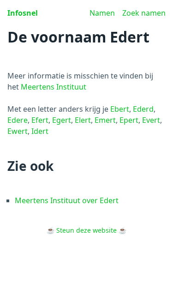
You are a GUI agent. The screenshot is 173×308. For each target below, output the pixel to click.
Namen (102, 13)
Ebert (119, 109)
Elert (83, 120)
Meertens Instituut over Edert (67, 200)
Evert (151, 120)
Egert (61, 120)
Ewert (17, 131)
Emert (105, 120)
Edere (17, 120)
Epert (128, 120)
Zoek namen (144, 13)
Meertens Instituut (53, 87)
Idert (39, 131)
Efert (39, 120)
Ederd (143, 109)
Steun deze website (86, 230)
